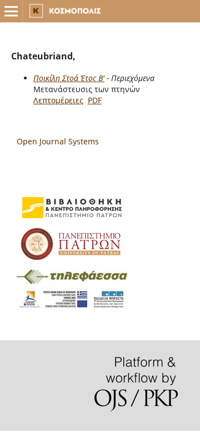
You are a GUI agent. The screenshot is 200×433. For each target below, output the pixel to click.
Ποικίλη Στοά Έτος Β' (68, 78)
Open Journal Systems (58, 141)
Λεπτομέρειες (58, 100)
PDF (95, 100)
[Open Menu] (11, 11)
